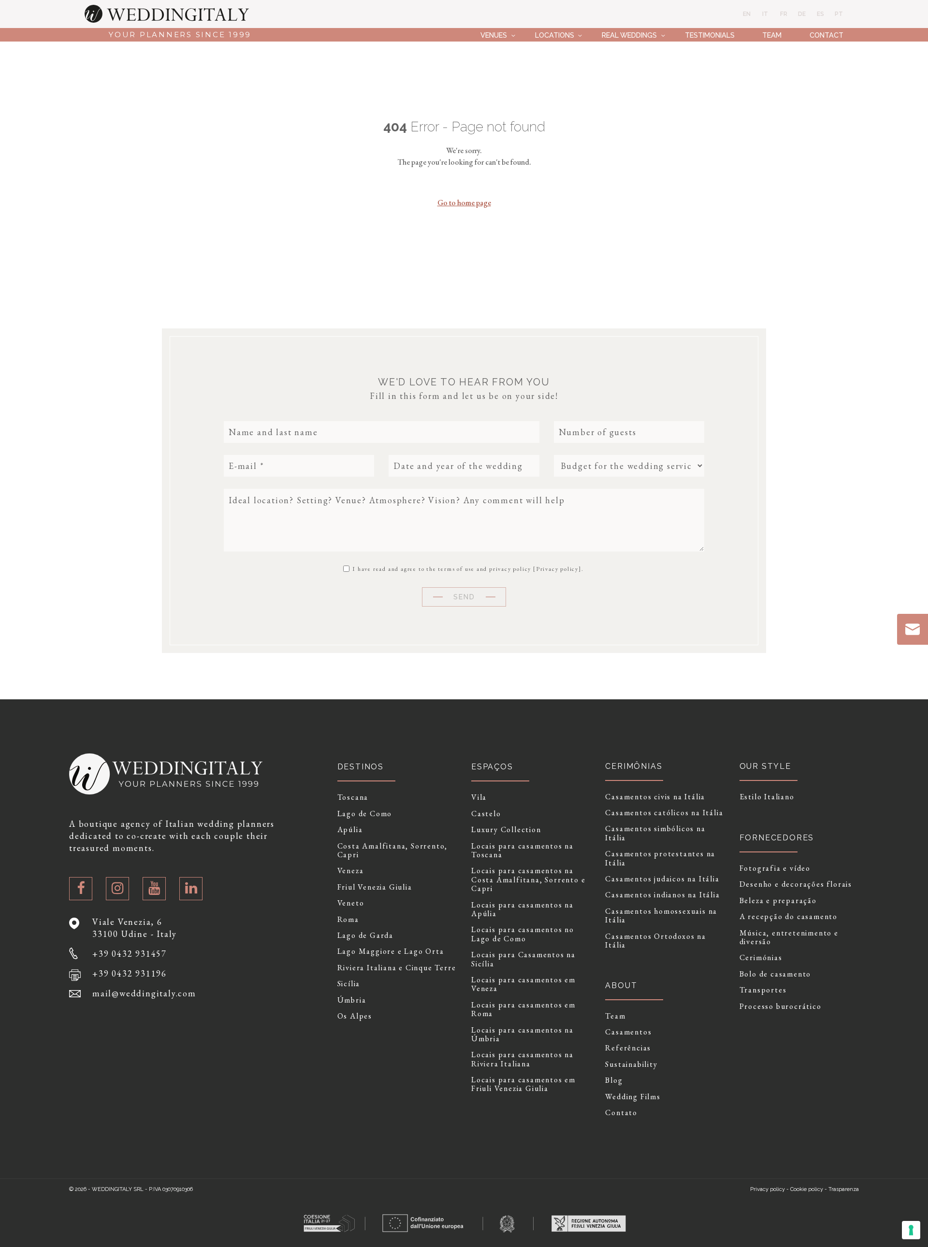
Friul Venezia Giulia (374, 887)
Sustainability (631, 1064)
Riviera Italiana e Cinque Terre (396, 968)
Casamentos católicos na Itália (664, 812)
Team (772, 35)
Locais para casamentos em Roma (523, 1010)
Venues (493, 35)
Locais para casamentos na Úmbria (522, 1035)
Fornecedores (777, 837)
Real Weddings (629, 35)
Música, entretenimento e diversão (789, 938)
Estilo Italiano (767, 797)
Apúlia (350, 829)
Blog (614, 1080)
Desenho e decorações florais (796, 884)
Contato (621, 1112)
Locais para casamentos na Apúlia (522, 910)
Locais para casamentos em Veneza (523, 984)
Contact (826, 35)
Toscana (353, 797)
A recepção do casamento (789, 916)
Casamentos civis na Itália (655, 797)
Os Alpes (354, 1016)
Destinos (360, 766)
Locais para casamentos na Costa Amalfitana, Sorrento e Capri (528, 879)
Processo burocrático (781, 1006)
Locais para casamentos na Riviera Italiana (522, 1059)
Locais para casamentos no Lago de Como (522, 934)
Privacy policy (557, 569)
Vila (479, 797)
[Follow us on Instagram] (117, 888)
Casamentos (628, 1032)
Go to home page (464, 203)
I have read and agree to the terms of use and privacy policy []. (466, 568)
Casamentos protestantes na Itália (660, 858)
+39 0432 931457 (129, 953)
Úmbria (351, 1000)
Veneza (350, 870)
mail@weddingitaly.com (144, 993)
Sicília (349, 983)
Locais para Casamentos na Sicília (523, 959)
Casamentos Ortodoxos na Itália (655, 941)
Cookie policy (806, 1189)
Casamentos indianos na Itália (662, 895)
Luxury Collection (506, 829)
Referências (628, 1048)
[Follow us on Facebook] (80, 888)
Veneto (350, 903)
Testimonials (710, 35)
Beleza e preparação (778, 900)
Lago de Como (364, 813)
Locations (554, 35)
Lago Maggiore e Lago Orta (390, 951)
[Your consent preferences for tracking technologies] (911, 1230)
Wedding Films (632, 1096)
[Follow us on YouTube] (154, 888)
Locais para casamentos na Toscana (522, 851)
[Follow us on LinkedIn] (191, 888)
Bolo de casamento (776, 974)
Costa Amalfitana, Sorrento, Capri (392, 851)
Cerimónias (761, 957)
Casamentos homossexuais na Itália (661, 916)
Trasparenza (843, 1189)
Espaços (492, 766)
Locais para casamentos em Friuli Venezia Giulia (523, 1084)
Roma (348, 919)
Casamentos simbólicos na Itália (655, 833)
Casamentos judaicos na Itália (662, 879)
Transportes (763, 990)
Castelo (486, 813)
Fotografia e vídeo (775, 868)
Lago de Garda (365, 935)
